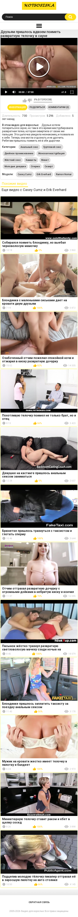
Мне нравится (25, 100)
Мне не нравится (30, 100)
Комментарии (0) (58, 107)
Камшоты (31, 160)
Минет (45, 160)
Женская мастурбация (51, 153)
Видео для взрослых (32, 911)
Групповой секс (52, 147)
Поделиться (37, 107)
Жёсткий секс (13, 160)
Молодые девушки (15, 166)
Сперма (35, 166)
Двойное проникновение (19, 153)
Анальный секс (29, 147)
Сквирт (49, 166)
